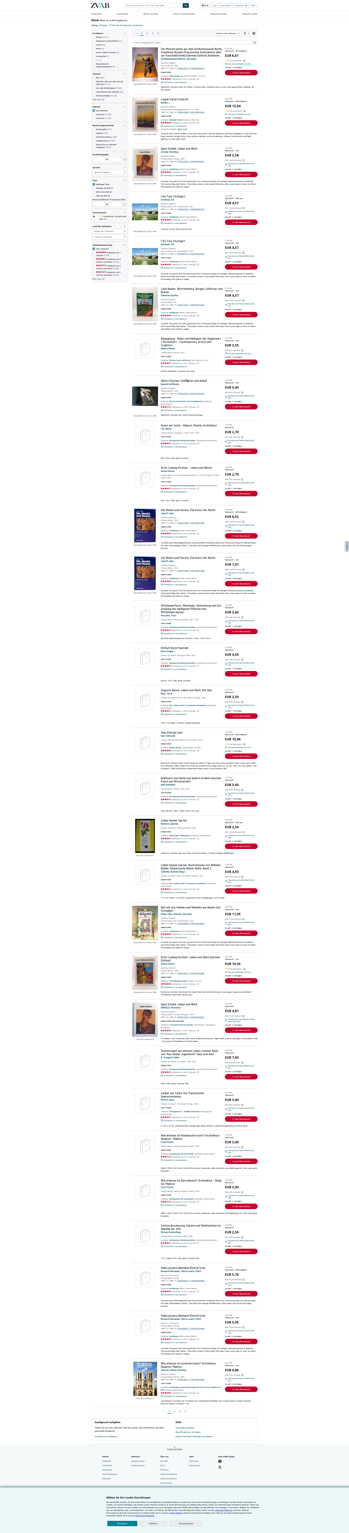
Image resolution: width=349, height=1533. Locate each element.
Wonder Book (175, 120)
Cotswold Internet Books (181, 1025)
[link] (254, 33)
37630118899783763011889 (190, 523)
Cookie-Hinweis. (176, 1513)
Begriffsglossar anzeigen (188, 1432)
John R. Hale (167, 513)
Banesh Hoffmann (170, 384)
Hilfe (253, 5)
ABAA (179, 129)
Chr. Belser (166, 428)
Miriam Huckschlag (171, 1232)
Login (214, 5)
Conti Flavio (167, 1142)
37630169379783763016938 (190, 973)
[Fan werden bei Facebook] (220, 1461)
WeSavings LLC (176, 76)
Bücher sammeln (151, 14)
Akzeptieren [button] (122, 1523)
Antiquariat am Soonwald (181, 1154)
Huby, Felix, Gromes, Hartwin (176, 914)
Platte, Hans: (167, 1099)
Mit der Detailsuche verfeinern (127, 25)
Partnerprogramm (138, 1465)
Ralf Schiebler (168, 784)
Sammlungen (122, 14)
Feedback (347, 546)
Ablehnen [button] (153, 1523)
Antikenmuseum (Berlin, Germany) (178, 58)
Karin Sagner (167, 651)
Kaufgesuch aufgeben (106, 1436)
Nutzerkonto (226, 5)
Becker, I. (165, 102)
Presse (162, 1465)
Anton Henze (167, 471)
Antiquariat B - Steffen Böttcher (184, 1111)
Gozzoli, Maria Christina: (174, 1370)
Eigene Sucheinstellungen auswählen (194, 1436)
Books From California (179, 360)
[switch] (95, 216)
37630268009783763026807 (190, 923)
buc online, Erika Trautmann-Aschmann (187, 705)
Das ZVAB (164, 1461)
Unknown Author (169, 295)
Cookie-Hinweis (166, 1483)
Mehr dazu (97, 99)
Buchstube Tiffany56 (179, 835)
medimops (174, 169)
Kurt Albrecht (168, 735)
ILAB (185, 129)
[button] (136, 33)
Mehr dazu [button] (97, 279)
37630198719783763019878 (190, 1379)
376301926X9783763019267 (190, 161)
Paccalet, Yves (168, 615)
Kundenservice (194, 1465)
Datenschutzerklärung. (145, 1515)
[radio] (94, 114)
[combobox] (153, 5)
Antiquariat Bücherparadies (182, 440)
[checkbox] (94, 37)
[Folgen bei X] (220, 1467)
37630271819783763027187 (190, 209)
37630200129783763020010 (190, 68)
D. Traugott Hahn (170, 1057)
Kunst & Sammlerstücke (184, 14)
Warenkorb (106, 1478)
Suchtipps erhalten (185, 1427)
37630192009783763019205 (190, 112)
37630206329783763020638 (190, 1281)
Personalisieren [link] (186, 1523)
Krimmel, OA (167, 199)
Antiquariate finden (218, 14)
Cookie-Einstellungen (223, 1510)
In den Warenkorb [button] (241, 72)
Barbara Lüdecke (169, 823)
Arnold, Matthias (170, 152)
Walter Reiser (168, 348)
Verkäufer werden (250, 14)
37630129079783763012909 (190, 305)
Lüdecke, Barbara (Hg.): (173, 871)
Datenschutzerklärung (168, 1474)
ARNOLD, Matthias (171, 1007)
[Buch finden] (186, 5)
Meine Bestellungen (109, 1474)
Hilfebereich (193, 1461)
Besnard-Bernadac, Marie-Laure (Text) (181, 1271)
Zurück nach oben (174, 1449)
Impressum (164, 1470)
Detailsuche (96, 14)
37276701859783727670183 (190, 393)
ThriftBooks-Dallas (178, 981)
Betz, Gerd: (167, 693)
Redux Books (175, 747)
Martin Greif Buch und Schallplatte (186, 401)
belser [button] (105, 25)
